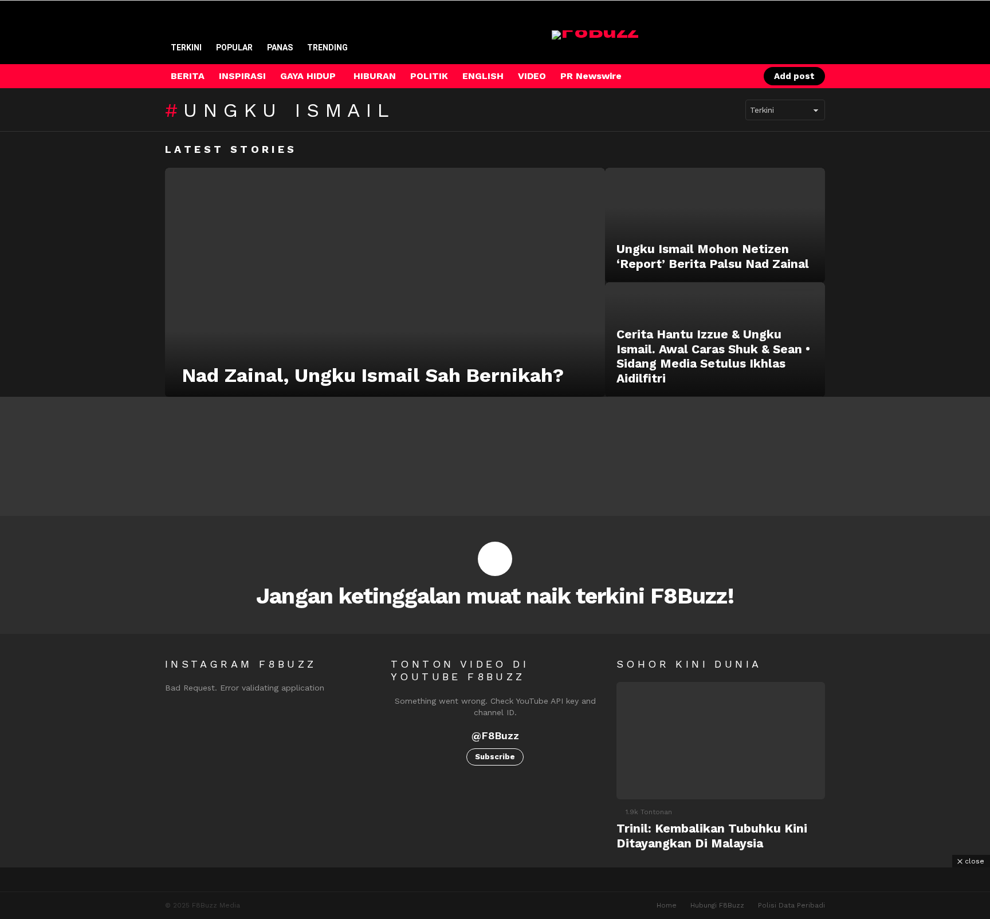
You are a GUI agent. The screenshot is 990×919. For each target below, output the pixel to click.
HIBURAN (374, 75)
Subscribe (495, 756)
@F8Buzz (495, 735)
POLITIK (429, 75)
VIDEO (532, 75)
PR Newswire (591, 75)
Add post (794, 76)
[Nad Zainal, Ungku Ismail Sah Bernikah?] (385, 282)
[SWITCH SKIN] (701, 76)
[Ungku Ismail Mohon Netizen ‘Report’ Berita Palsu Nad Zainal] (715, 225)
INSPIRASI (242, 75)
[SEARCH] (720, 76)
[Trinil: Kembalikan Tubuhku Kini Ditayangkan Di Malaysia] (720, 740)
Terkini (186, 47)
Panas (280, 47)
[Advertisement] (495, 893)
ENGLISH (483, 75)
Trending (327, 47)
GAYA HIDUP (308, 75)
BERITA (188, 75)
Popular (234, 47)
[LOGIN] (740, 76)
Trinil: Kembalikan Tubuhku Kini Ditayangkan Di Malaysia (711, 835)
